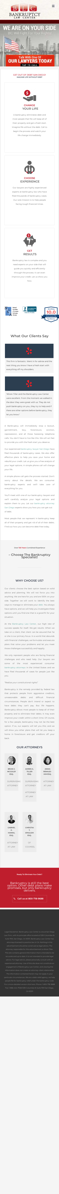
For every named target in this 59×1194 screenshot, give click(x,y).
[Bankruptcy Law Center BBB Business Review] (29, 308)
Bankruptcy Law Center (24, 624)
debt (40, 605)
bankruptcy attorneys (15, 667)
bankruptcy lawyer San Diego (35, 449)
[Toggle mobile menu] (53, 6)
